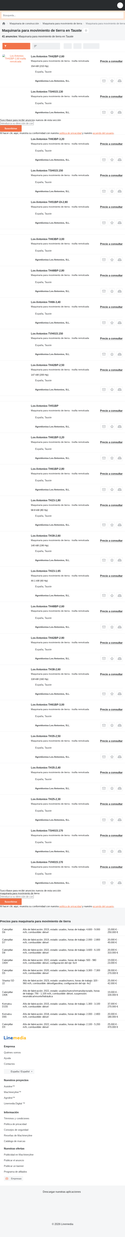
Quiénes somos (12, 1052)
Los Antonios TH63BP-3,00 (47, 239)
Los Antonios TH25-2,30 (46, 799)
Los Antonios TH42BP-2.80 (47, 638)
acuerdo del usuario (103, 133)
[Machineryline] (4, 23)
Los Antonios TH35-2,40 (46, 767)
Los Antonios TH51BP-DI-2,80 (49, 202)
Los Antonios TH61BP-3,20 (47, 437)
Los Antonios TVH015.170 (47, 862)
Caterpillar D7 (7, 941)
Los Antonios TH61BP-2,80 (47, 468)
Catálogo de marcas (14, 1141)
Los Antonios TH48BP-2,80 (47, 270)
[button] (120, 5)
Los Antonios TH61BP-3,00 (47, 704)
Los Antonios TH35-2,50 (46, 736)
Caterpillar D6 (7, 931)
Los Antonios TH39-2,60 (46, 535)
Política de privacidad (15, 1124)
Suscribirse (11, 128)
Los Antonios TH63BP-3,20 (47, 139)
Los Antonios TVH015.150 (47, 333)
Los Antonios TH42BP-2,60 (47, 56)
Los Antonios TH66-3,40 (46, 302)
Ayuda (7, 1058)
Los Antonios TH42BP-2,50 (47, 365)
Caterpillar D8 (7, 951)
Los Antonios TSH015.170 (47, 830)
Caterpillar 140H (7, 961)
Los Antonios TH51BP (44, 405)
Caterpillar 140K (7, 993)
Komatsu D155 (7, 1005)
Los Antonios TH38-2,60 (46, 669)
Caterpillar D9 (7, 1025)
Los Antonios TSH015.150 (47, 170)
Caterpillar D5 (7, 971)
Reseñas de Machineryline (18, 1135)
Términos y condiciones (16, 1118)
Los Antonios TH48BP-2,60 (47, 606)
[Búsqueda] (120, 15)
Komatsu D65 (7, 1015)
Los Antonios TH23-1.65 (46, 571)
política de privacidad (70, 133)
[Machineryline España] (22, 5)
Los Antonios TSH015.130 (47, 91)
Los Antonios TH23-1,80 (46, 500)
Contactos (9, 1063)
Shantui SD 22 (8, 982)
